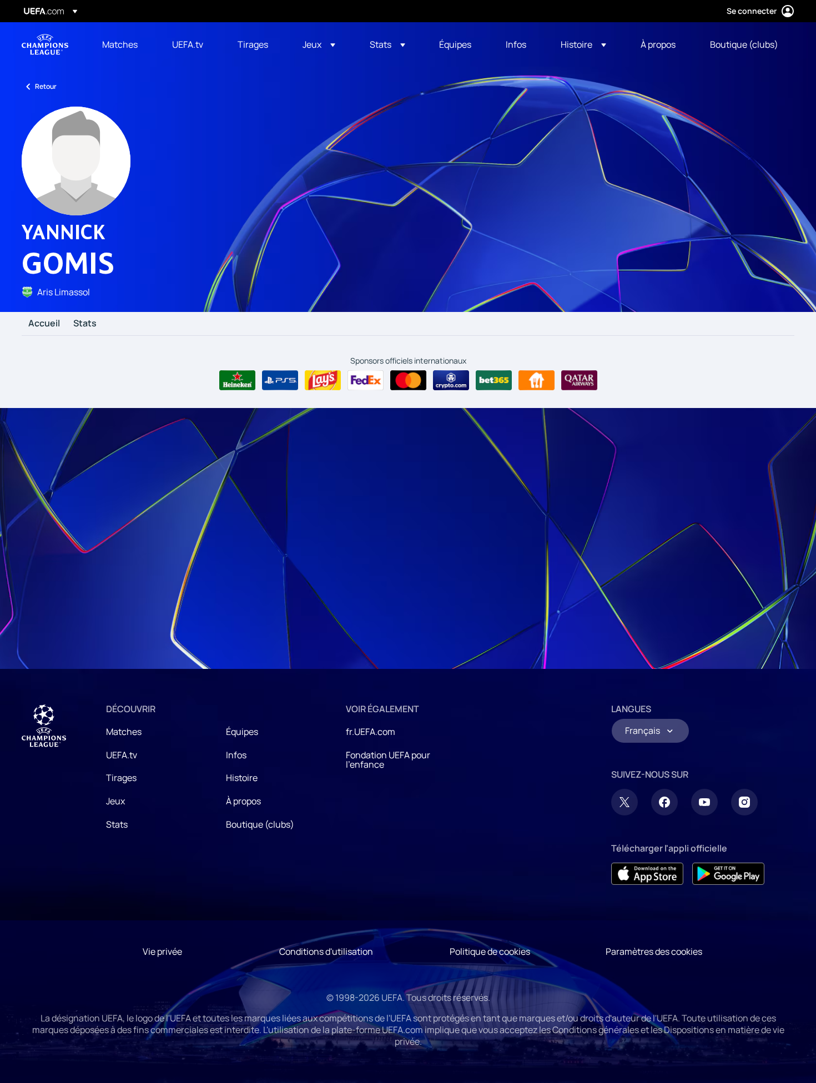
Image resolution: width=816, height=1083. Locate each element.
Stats (85, 324)
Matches (124, 732)
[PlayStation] (280, 380)
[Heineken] (237, 380)
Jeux (115, 801)
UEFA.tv (121, 755)
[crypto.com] (451, 380)
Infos (236, 755)
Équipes (242, 732)
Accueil (44, 324)
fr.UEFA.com (370, 732)
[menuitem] (123, 44)
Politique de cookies (490, 951)
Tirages (121, 778)
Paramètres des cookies (654, 951)
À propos (243, 801)
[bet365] (494, 380)
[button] (318, 44)
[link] (120, 44)
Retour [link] (46, 86)
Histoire (242, 778)
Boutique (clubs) (260, 824)
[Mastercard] (408, 380)
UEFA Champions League (45, 44)
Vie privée (162, 951)
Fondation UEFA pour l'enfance (388, 760)
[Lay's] (323, 380)
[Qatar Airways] (579, 380)
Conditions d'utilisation (326, 951)
